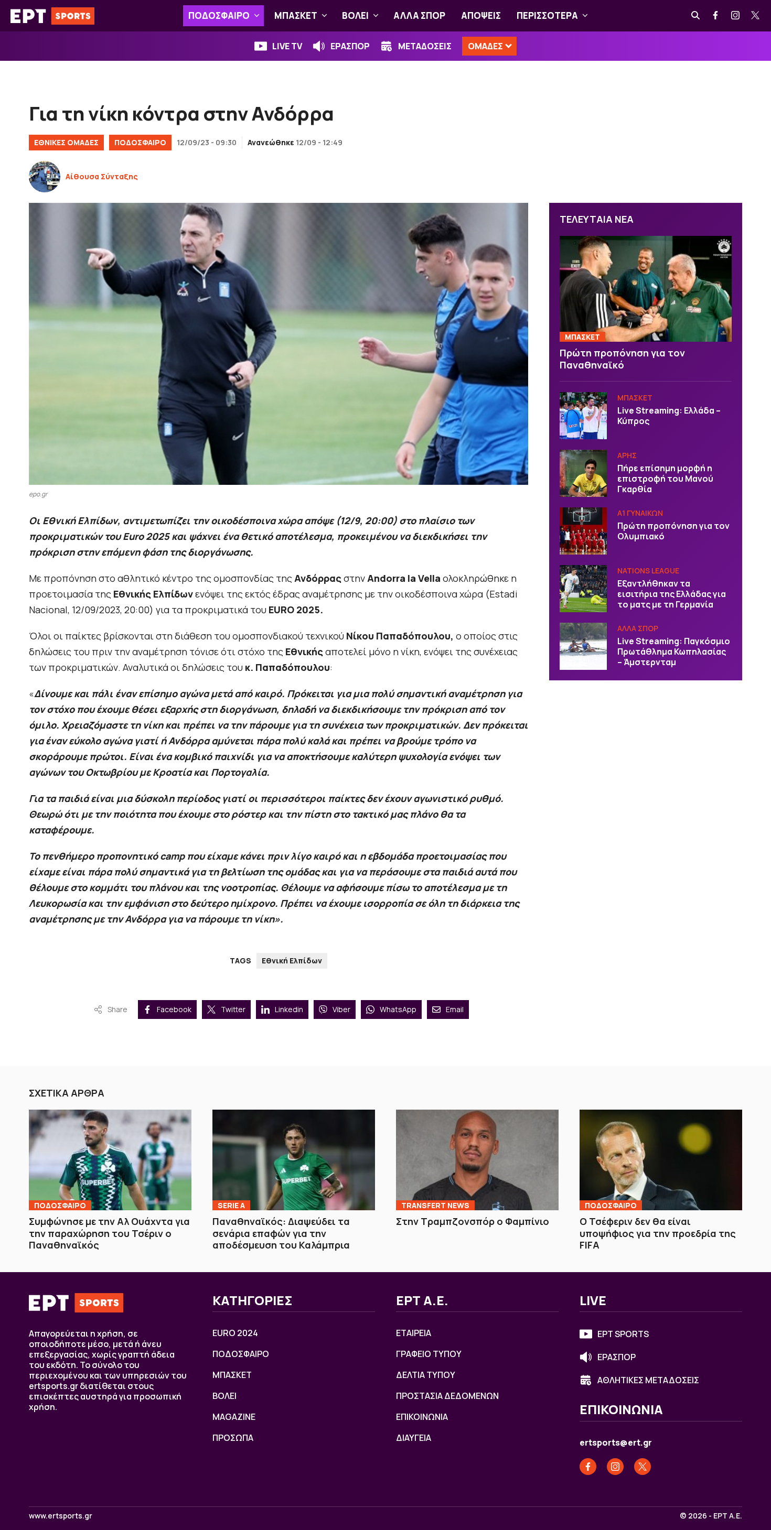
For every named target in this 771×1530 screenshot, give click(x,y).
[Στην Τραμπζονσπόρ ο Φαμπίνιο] (477, 1160)
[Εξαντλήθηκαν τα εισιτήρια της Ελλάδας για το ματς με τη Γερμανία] (583, 588)
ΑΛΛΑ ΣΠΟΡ (419, 15)
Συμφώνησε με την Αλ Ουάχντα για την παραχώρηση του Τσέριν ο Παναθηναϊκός (109, 1233)
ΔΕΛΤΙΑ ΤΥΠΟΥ (425, 1375)
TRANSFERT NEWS (435, 1205)
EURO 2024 (235, 1333)
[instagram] (736, 16)
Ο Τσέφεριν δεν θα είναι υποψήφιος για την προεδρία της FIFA (658, 1233)
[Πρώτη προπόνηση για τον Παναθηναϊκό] (646, 289)
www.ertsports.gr (60, 1516)
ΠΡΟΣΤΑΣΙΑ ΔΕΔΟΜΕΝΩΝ (447, 1396)
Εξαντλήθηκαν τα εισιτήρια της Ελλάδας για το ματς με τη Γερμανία (671, 594)
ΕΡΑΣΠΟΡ (350, 46)
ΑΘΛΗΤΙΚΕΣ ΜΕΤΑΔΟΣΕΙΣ (648, 1380)
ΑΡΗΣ (627, 455)
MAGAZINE (233, 1417)
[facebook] (716, 16)
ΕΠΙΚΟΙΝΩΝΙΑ (422, 1417)
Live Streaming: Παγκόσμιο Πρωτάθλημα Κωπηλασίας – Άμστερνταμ (673, 651)
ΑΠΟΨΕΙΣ (481, 15)
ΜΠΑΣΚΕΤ (295, 15)
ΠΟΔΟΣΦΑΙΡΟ (219, 15)
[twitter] (756, 16)
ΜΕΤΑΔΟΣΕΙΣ (425, 46)
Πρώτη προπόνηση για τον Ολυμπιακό (673, 531)
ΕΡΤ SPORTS (623, 1334)
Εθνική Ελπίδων (292, 960)
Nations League (648, 571)
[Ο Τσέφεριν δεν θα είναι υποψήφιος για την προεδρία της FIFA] (661, 1160)
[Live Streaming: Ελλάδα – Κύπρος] (583, 415)
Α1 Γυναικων (640, 513)
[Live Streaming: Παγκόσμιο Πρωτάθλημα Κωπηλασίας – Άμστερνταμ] (583, 646)
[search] (696, 16)
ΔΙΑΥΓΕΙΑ (413, 1438)
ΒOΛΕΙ (355, 15)
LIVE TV (287, 46)
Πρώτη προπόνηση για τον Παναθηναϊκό (622, 358)
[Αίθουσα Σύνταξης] (44, 176)
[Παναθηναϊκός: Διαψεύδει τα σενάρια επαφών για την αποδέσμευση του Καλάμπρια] (293, 1160)
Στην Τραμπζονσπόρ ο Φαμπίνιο (472, 1221)
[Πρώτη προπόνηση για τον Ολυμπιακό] (583, 531)
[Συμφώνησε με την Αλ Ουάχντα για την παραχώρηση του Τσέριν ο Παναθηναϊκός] (110, 1160)
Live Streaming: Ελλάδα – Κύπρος (669, 416)
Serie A (231, 1205)
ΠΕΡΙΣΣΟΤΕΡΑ (547, 15)
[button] (257, 15)
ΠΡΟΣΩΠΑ (232, 1438)
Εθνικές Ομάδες (66, 142)
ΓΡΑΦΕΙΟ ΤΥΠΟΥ (429, 1354)
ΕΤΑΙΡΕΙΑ (413, 1333)
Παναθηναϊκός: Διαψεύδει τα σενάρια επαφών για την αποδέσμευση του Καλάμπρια (281, 1233)
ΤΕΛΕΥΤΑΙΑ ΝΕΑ (597, 219)
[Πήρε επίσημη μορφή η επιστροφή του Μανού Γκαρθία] (583, 473)
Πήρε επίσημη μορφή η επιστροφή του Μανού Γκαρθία (665, 478)
